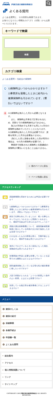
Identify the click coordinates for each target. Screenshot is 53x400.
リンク (8, 377)
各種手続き (11, 330)
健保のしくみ (12, 309)
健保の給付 (11, 316)
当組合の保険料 (24, 79)
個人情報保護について (15, 370)
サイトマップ (11, 384)
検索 (26, 54)
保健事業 (10, 323)
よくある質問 (8, 79)
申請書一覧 (11, 337)
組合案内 (9, 356)
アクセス (9, 363)
